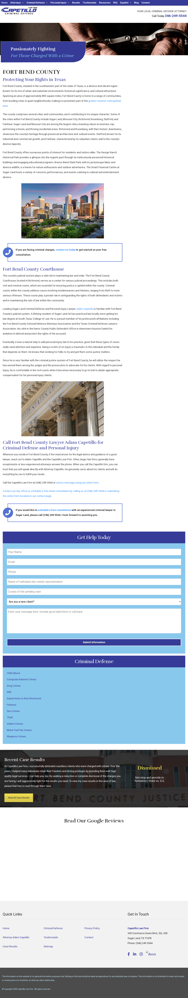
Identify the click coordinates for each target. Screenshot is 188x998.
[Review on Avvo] (151, 954)
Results (76, 2)
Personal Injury (58, 2)
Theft (10, 717)
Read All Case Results (18, 797)
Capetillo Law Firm (19, 11)
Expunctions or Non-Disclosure (24, 698)
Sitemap (48, 946)
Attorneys (15, 2)
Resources (105, 2)
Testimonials (89, 2)
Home (4, 2)
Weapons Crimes (16, 736)
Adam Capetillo (84, 309)
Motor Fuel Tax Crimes (19, 730)
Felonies (11, 705)
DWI (9, 692)
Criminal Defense (36, 2)
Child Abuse (13, 673)
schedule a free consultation (54, 510)
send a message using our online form (77, 483)
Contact (145, 2)
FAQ (115, 2)
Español (124, 2)
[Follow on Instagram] (142, 954)
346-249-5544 (176, 15)
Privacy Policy (92, 928)
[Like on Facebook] (129, 954)
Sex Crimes (13, 711)
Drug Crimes (14, 686)
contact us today (65, 250)
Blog (136, 2)
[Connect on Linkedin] (135, 954)
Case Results (10, 946)
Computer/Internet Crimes (21, 679)
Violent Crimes (15, 724)
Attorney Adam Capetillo (16, 937)
